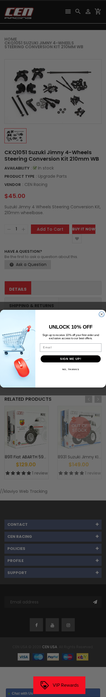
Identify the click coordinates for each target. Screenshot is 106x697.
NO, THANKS (70, 369)
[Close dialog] (101, 314)
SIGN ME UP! (71, 358)
